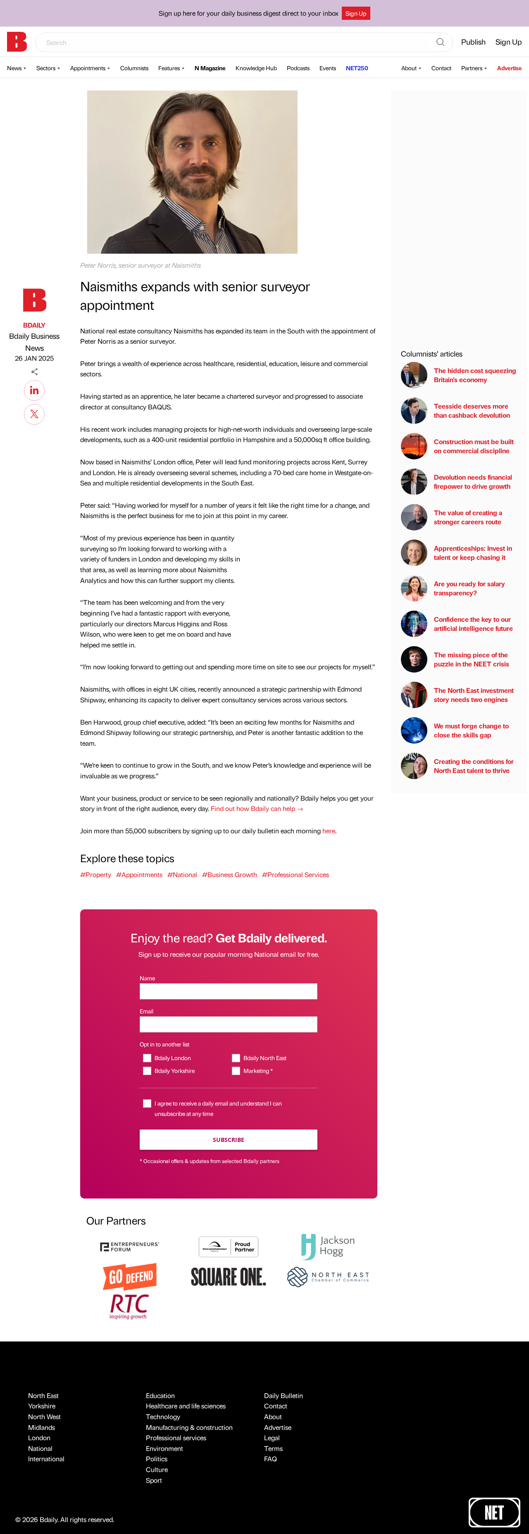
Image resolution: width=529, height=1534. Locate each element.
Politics (156, 1458)
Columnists (134, 67)
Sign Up (356, 13)
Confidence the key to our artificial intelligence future (473, 624)
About (409, 67)
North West (44, 1416)
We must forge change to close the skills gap (471, 730)
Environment (164, 1448)
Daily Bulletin (283, 1395)
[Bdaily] (17, 42)
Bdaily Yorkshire (174, 1070)
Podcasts (298, 67)
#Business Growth (229, 874)
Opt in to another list (164, 1044)
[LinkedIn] (34, 389)
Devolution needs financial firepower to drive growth (473, 481)
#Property (95, 874)
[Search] (441, 42)
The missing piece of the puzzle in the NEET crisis (471, 659)
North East (43, 1395)
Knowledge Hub (256, 67)
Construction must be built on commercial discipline (474, 446)
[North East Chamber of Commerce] (327, 1276)
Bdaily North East (264, 1057)
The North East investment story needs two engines (474, 695)
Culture (157, 1469)
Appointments (87, 67)
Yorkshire (41, 1405)
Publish (473, 41)
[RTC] (129, 1305)
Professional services (176, 1437)
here (328, 830)
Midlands (41, 1427)
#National (182, 874)
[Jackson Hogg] (327, 1245)
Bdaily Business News (34, 341)
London (39, 1437)
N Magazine (210, 67)
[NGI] (228, 1245)
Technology (163, 1416)
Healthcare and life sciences (186, 1405)
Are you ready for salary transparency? (469, 588)
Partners (471, 67)
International (46, 1458)
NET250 (357, 67)
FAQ (270, 1458)
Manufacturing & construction (189, 1427)
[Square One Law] (228, 1276)
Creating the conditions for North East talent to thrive (474, 766)
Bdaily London (173, 1057)
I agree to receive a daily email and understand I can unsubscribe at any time (218, 1108)
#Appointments (139, 874)
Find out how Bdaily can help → (257, 808)
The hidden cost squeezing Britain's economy (475, 375)
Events (327, 67)
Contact (441, 67)
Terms (273, 1448)
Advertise (509, 67)
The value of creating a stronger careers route (468, 517)
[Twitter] (34, 413)
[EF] (129, 1245)
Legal (272, 1437)
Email (146, 1011)
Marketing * (257, 1070)
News (14, 67)
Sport (154, 1480)
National (40, 1448)
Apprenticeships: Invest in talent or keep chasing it (473, 552)
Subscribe (228, 1140)
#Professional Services (295, 874)
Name (147, 978)
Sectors (45, 67)
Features (169, 67)
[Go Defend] (129, 1276)
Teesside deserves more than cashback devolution (472, 410)
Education (160, 1395)
